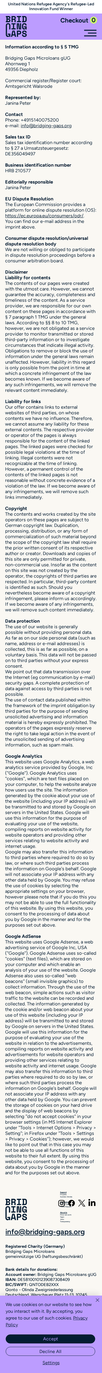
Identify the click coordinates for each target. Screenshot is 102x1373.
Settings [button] (51, 1362)
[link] (78, 20)
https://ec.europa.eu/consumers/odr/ (44, 215)
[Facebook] (71, 1203)
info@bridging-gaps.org (46, 125)
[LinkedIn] (92, 1203)
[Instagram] (61, 1203)
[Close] (94, 1303)
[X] (81, 1203)
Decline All (50, 1351)
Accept (50, 1338)
